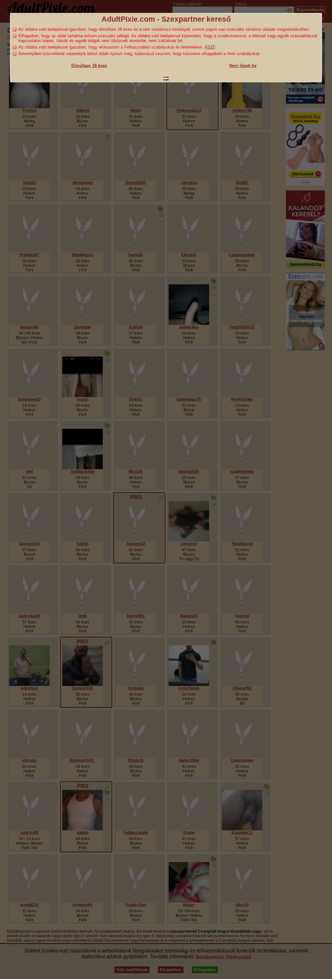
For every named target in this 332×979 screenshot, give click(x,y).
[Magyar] (166, 78)
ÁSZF (210, 47)
